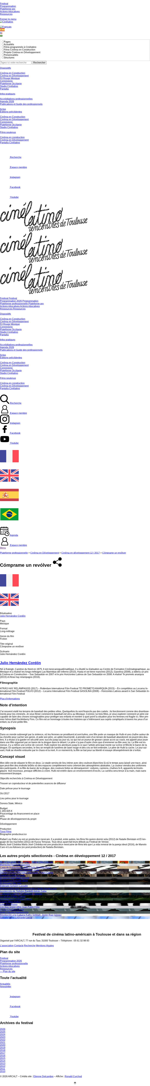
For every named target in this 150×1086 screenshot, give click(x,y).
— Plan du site (7, 971)
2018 (2, 1050)
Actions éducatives (10, 11)
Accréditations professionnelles (16, 99)
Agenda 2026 (7, 101)
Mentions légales (45, 945)
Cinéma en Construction (12, 73)
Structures (9, 57)
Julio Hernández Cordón (12, 616)
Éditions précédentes (11, 112)
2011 (2, 1069)
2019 (2, 1047)
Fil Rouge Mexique (10, 78)
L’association (7, 945)
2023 (2, 1037)
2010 (2, 1071)
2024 (2, 1034)
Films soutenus (8, 132)
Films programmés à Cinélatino (20, 47)
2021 (2, 1042)
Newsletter (5, 986)
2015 (2, 1058)
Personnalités (11, 55)
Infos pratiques (7, 94)
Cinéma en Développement (14, 75)
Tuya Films (5, 831)
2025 (2, 1032)
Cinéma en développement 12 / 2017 (80, 553)
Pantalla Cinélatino (10, 142)
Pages (7, 42)
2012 (2, 1066)
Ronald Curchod (73, 1076)
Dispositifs (5, 68)
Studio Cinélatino (9, 86)
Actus (3, 109)
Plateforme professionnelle (14, 553)
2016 (2, 1055)
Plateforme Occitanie (11, 83)
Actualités (9, 44)
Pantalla (4, 89)
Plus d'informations (10, 698)
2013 (2, 1063)
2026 (2, 1029)
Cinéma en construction (12, 137)
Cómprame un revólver (114, 553)
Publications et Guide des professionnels (21, 104)
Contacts (18, 945)
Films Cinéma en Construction (19, 49)
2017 (2, 1053)
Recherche (29, 945)
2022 (2, 1039)
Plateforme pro (7, 9)
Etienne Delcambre (43, 1076)
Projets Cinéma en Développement (22, 52)
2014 (2, 1061)
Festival (4, 3)
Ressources (6, 14)
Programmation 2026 (11, 961)
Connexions (6, 81)
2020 (2, 1045)
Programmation (8, 6)
